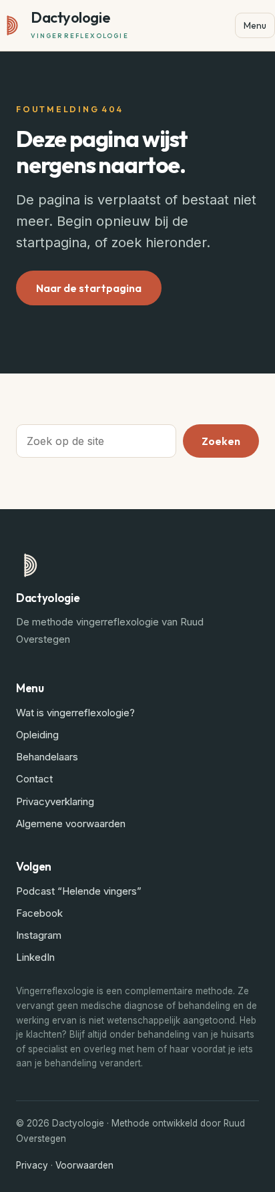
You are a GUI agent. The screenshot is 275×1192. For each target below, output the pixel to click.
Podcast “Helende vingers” (79, 891)
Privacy (32, 1165)
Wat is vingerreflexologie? (75, 712)
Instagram (38, 935)
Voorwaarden (84, 1165)
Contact (34, 778)
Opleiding (37, 734)
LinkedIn (35, 957)
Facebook (39, 913)
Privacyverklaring (55, 801)
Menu (255, 25)
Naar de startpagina (89, 288)
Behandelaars (47, 756)
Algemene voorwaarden (70, 823)
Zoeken (221, 441)
